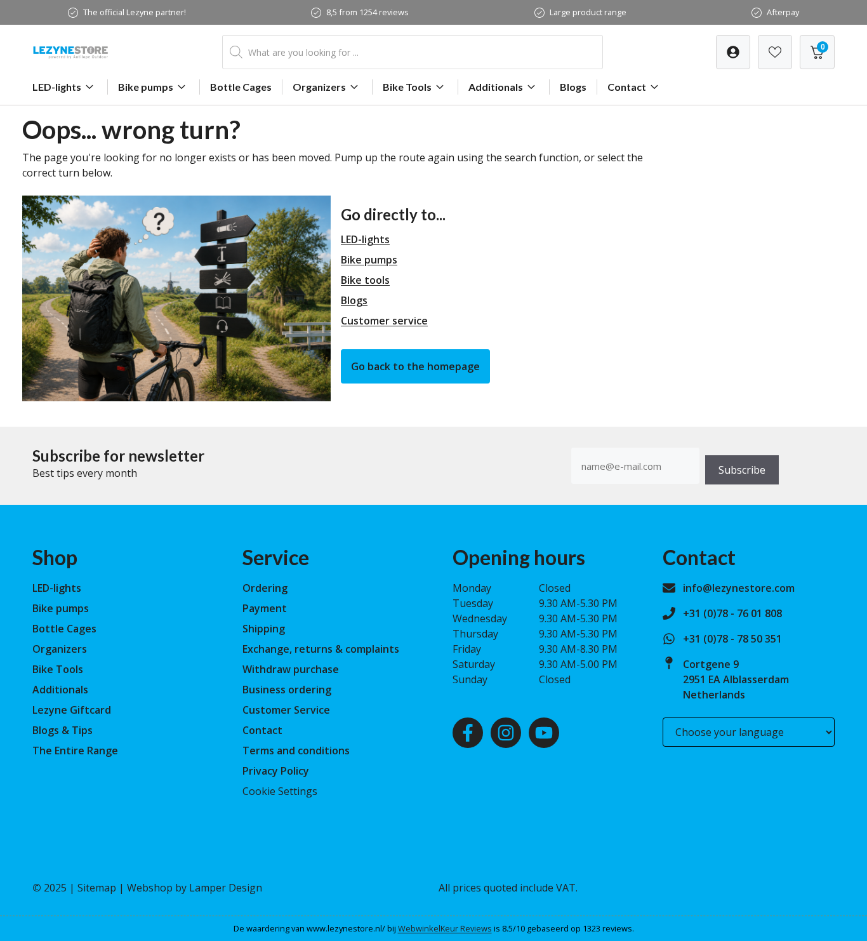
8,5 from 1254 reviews (367, 12)
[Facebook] (468, 732)
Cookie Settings (279, 791)
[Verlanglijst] (733, 52)
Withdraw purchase (290, 669)
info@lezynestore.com (739, 588)
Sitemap (96, 888)
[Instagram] (506, 732)
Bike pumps (145, 87)
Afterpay (783, 12)
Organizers (319, 87)
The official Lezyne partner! (134, 12)
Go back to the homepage (415, 366)
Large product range (588, 12)
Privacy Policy (275, 771)
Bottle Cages (241, 87)
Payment (264, 608)
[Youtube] (544, 732)
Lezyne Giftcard (71, 710)
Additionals (495, 87)
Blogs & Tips (62, 730)
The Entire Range (75, 750)
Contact (626, 87)
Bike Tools (407, 87)
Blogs (573, 87)
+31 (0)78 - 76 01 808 (732, 613)
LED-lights (56, 87)
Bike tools (365, 280)
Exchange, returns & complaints (320, 649)
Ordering (265, 588)
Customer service (384, 321)
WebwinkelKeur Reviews (445, 928)
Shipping (263, 629)
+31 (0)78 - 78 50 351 (732, 639)
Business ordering (286, 690)
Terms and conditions (296, 750)
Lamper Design (225, 888)
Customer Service (286, 710)
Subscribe (741, 470)
